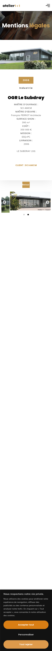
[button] (4, 202)
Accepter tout (26, 624)
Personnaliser (26, 634)
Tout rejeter (26, 644)
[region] (26, 620)
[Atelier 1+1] (11, 5)
